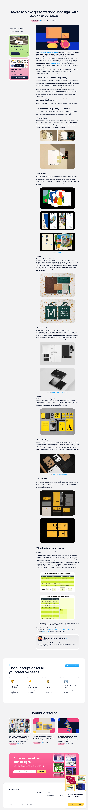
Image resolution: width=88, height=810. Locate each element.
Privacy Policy (30, 804)
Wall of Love (39, 792)
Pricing (48, 792)
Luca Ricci (60, 252)
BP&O (57, 324)
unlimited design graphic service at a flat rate (59, 629)
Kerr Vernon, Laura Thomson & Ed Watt (59, 392)
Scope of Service (50, 795)
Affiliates (61, 795)
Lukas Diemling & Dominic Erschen (59, 474)
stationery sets (46, 631)
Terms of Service (22, 804)
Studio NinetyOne (60, 169)
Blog (60, 792)
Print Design (35, 20)
